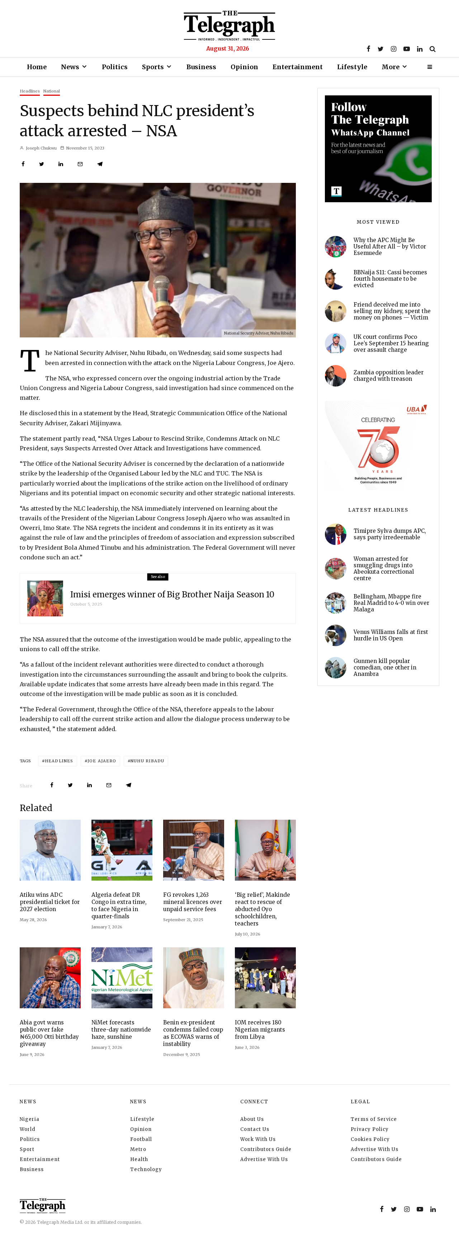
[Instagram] (393, 49)
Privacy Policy (370, 1129)
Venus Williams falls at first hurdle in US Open (391, 635)
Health (139, 1159)
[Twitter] (380, 49)
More (390, 67)
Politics (115, 67)
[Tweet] (41, 164)
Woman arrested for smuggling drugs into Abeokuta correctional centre (384, 569)
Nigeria (29, 1119)
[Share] (23, 164)
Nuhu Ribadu (147, 760)
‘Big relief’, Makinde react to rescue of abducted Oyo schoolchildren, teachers (262, 909)
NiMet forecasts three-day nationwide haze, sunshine (121, 1029)
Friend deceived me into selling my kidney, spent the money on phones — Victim (392, 311)
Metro (138, 1149)
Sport (27, 1149)
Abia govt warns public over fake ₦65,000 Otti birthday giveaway (49, 1033)
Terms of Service (374, 1119)
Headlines (30, 91)
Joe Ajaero (101, 760)
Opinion (244, 67)
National (51, 91)
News (70, 67)
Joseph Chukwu (41, 148)
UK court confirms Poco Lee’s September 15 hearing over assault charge (391, 343)
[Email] (80, 164)
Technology (146, 1169)
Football (141, 1139)
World (28, 1129)
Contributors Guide (266, 1149)
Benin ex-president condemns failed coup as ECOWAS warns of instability (193, 1033)
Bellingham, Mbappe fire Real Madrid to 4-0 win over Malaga (391, 603)
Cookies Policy (370, 1139)
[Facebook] (368, 49)
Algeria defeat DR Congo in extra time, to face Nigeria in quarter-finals (119, 905)
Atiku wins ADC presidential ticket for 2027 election (50, 902)
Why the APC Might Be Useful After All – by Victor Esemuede (390, 246)
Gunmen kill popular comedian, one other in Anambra (385, 667)
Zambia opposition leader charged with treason (388, 375)
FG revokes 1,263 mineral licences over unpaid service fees (192, 902)
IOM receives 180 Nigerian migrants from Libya (260, 1029)
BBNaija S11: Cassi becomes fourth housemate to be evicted (390, 279)
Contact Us (254, 1129)
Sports (153, 67)
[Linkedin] (419, 49)
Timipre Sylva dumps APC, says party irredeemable (390, 534)
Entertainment (298, 67)
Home (37, 67)
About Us (252, 1119)
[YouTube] (406, 49)
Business (201, 67)
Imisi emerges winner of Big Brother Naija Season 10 (172, 594)
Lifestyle (352, 67)
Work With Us (258, 1139)
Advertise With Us (264, 1159)
